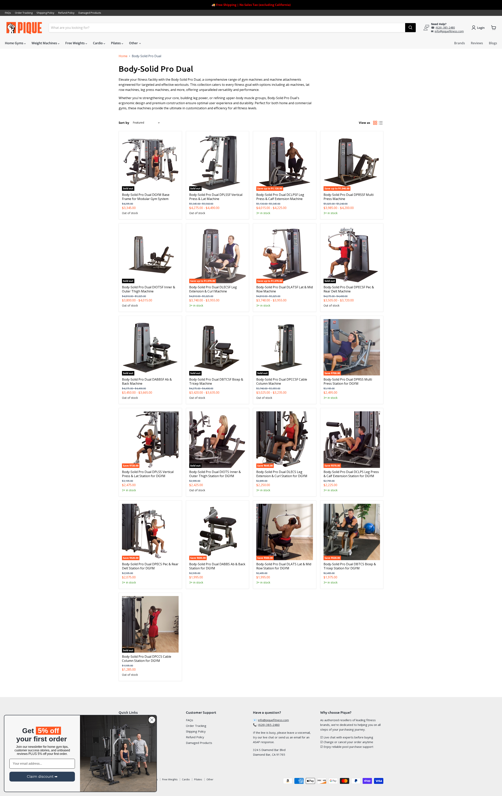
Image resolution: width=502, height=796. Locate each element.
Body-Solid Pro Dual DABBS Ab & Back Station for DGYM (217, 566)
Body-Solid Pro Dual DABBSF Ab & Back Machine (147, 381)
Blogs (493, 43)
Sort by (124, 122)
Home (123, 56)
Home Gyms (14, 43)
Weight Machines (45, 43)
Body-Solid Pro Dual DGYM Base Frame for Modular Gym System (145, 197)
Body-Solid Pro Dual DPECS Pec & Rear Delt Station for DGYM (150, 566)
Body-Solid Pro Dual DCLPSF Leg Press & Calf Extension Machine (280, 197)
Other (134, 43)
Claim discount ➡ (42, 776)
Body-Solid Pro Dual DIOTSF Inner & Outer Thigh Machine (148, 289)
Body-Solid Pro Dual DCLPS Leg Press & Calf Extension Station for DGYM (351, 474)
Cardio (98, 43)
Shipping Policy (45, 12)
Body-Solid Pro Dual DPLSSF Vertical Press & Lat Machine (215, 197)
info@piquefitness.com (449, 31)
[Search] (410, 27)
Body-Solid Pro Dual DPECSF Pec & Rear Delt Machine (349, 289)
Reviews (477, 43)
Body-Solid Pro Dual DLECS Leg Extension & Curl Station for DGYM (281, 474)
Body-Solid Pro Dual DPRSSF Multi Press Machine (349, 197)
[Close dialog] (151, 719)
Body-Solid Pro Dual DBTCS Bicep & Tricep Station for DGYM (350, 566)
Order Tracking (24, 12)
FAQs (8, 12)
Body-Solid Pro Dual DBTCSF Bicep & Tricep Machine (216, 381)
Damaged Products (89, 12)
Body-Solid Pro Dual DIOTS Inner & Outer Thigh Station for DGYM (215, 474)
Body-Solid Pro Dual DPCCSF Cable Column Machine (281, 381)
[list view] (380, 123)
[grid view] (375, 123)
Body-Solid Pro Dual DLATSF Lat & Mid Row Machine (284, 289)
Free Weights (75, 43)
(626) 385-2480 (445, 27)
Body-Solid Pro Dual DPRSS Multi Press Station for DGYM (348, 381)
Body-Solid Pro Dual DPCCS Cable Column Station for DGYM (146, 658)
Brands (459, 43)
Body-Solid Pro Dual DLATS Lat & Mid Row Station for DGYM (283, 566)
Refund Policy (66, 12)
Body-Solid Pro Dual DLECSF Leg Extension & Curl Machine (213, 289)
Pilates (116, 43)
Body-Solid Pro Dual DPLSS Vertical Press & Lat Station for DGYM (148, 474)
